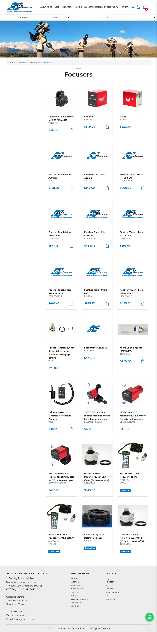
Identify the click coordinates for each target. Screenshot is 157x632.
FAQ (73, 596)
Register (110, 582)
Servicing (75, 592)
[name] (61, 98)
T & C (108, 596)
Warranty (110, 599)
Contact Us (76, 606)
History (109, 589)
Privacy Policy (112, 592)
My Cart (109, 585)
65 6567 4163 (17, 612)
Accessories (35, 63)
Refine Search (26, 17)
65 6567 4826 (18, 616)
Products (22, 63)
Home (12, 63)
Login (108, 579)
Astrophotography (80, 599)
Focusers (48, 63)
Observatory (77, 589)
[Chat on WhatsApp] (149, 617)
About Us (75, 582)
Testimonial (76, 603)
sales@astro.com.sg (24, 619)
